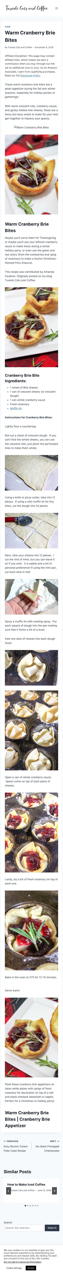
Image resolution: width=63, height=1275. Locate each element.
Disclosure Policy (30, 75)
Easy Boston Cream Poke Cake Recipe (16, 1146)
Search (8, 1222)
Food (7, 27)
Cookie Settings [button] (14, 1268)
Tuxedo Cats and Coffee (20, 47)
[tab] (25, 1205)
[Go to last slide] (8, 1190)
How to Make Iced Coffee (26, 1184)
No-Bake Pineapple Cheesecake (47, 1146)
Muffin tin (16, 408)
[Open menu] (56, 8)
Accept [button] (31, 1268)
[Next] (54, 1190)
